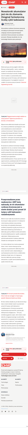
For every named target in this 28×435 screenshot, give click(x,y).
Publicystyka (18, 385)
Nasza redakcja (5, 395)
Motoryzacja (4, 388)
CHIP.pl (6, 406)
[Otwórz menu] (25, 2)
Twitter (5, 358)
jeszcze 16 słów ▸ (9, 343)
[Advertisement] (14, 180)
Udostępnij (6, 354)
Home (4, 7)
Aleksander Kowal (9, 23)
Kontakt (3, 398)
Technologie (4, 382)
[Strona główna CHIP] (11, 2)
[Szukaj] (22, 2)
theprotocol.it (4, 408)
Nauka (12, 7)
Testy (2, 385)
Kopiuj (21, 358)
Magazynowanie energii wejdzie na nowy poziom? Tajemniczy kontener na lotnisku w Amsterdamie (13, 119)
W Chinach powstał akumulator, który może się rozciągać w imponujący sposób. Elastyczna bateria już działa (12, 296)
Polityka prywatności (7, 400)
